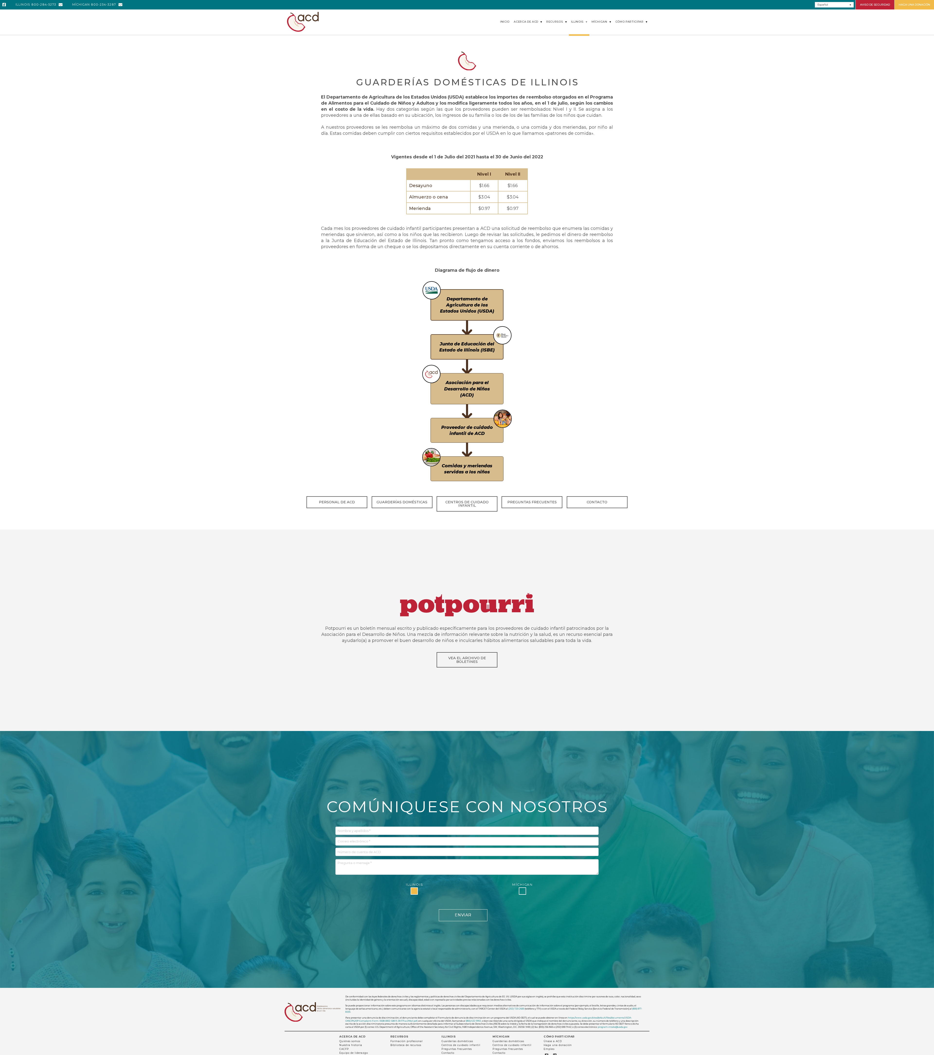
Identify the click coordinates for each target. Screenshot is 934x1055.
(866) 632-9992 (473, 1020)
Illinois (448, 1036)
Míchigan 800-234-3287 (94, 4)
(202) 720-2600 (516, 1008)
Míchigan (501, 1036)
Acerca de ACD (352, 1036)
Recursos (399, 1036)
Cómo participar (559, 1036)
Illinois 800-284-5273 (36, 4)
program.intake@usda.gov (613, 1027)
